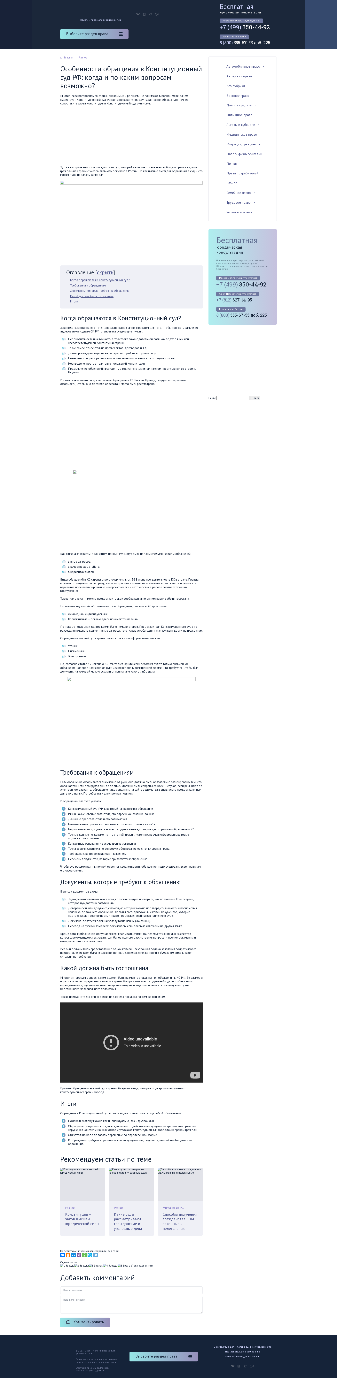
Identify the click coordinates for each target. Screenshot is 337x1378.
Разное (70, 1208)
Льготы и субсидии (240, 124)
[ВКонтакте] (62, 1255)
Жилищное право (239, 115)
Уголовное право (239, 212)
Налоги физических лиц (244, 154)
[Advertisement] (131, 136)
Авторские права (239, 76)
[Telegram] (95, 1255)
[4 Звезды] (110, 1265)
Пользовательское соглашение (242, 1351)
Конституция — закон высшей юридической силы (82, 1219)
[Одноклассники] (68, 1255)
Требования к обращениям (88, 285)
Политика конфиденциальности (242, 1356)
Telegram (150, 14)
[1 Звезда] (67, 1265)
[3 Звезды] (96, 1265)
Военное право (237, 95)
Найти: (212, 398)
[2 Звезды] (81, 1265)
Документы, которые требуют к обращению (99, 291)
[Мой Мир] (73, 1255)
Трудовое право (238, 202)
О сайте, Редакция (224, 1346)
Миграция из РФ (173, 1208)
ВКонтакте (138, 14)
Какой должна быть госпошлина (92, 296)
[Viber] (79, 1255)
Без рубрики (235, 86)
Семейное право (238, 192)
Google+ (157, 14)
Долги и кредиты (239, 105)
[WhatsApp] (84, 1255)
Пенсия (232, 163)
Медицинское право (241, 134)
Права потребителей (242, 173)
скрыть (105, 272)
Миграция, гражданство (244, 144)
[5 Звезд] (124, 1265)
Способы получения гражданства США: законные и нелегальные (180, 1221)
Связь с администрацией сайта (254, 1346)
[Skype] (90, 1255)
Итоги (74, 301)
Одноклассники (144, 14)
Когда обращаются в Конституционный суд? (100, 280)
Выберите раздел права (87, 33)
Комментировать (88, 1321)
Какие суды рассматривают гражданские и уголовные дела (128, 1221)
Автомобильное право (243, 66)
